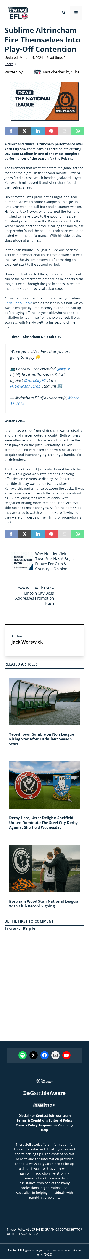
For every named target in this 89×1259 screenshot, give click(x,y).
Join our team (60, 1115)
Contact (42, 1115)
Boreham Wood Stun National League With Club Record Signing (43, 904)
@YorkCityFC (34, 380)
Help (44, 1130)
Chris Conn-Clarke (18, 303)
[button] (64, 13)
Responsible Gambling (55, 1125)
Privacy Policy (26, 1125)
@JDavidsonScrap (25, 386)
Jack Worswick (27, 642)
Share (9, 64)
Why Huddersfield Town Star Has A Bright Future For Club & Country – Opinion (55, 561)
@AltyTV (63, 368)
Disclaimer (26, 1115)
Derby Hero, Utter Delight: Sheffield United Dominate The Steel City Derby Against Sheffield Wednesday (43, 822)
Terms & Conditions (32, 1120)
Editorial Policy (60, 1120)
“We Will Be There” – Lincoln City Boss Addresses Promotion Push (34, 595)
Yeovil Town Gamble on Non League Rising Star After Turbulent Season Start (41, 739)
